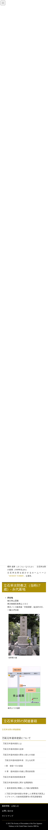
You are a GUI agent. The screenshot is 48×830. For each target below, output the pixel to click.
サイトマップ (7, 816)
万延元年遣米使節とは (12, 744)
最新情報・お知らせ (10, 806)
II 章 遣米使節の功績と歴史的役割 (20, 771)
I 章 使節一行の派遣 (14, 766)
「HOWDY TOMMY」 (16, 576)
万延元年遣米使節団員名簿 (14, 777)
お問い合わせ (7, 811)
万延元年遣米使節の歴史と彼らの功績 (19, 755)
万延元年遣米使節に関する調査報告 (18, 783)
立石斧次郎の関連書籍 (11, 730)
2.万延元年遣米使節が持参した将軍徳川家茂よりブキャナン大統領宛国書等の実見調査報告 (25, 795)
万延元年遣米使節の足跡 (13, 749)
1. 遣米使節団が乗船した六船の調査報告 (22, 788)
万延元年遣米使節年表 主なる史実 (20, 760)
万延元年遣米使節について (16, 738)
